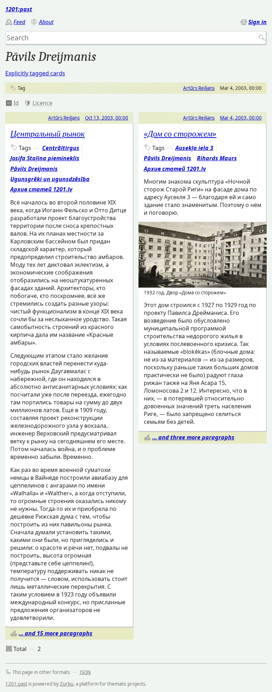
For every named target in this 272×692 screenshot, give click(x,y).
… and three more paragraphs (193, 437)
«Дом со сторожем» (180, 134)
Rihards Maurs (217, 158)
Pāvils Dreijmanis (34, 169)
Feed (19, 22)
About (46, 22)
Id (16, 103)
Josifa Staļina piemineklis (44, 158)
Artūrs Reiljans (199, 88)
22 (12, 103)
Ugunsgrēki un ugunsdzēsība (50, 179)
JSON (85, 672)
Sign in (257, 22)
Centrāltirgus (60, 148)
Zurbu (66, 684)
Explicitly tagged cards (35, 73)
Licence (42, 103)
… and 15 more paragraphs (55, 633)
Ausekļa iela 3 (194, 148)
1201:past (18, 9)
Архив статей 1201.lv (41, 189)
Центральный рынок (47, 134)
